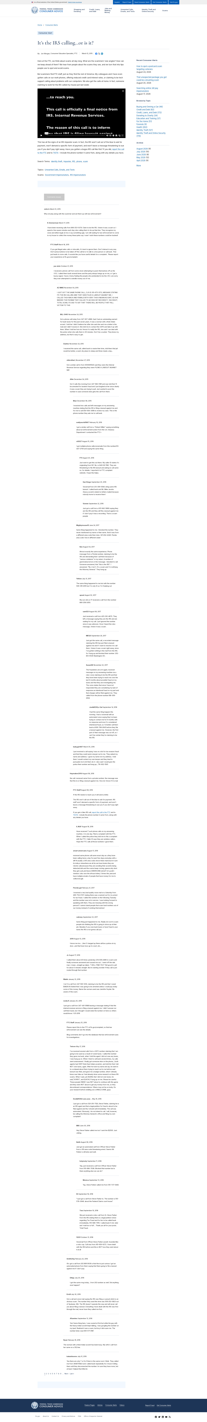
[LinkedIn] (163, 1417)
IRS (73, 161)
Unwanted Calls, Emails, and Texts (127, 10)
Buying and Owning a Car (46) (149, 107)
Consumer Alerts (51, 25)
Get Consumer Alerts (160, 2)
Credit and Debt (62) (145, 109)
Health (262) (141, 127)
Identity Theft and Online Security (148, 10)
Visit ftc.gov (174, 2)
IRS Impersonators (78, 175)
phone (79, 161)
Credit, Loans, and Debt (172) (149, 112)
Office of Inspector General (93, 1416)
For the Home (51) (144, 121)
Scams (165, 10)
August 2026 (142, 149)
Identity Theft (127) (144, 130)
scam (85, 161)
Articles (100, 1405)
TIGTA (55, 153)
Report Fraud (127, 2)
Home (40, 25)
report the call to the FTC (101, 812)
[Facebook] (156, 1417)
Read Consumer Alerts (142, 2)
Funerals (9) (141, 124)
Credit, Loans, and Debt (94, 10)
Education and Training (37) (148, 118)
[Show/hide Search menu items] (173, 10)
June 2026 (141, 154)
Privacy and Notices (68, 1416)
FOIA (79, 1416)
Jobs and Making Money (108, 10)
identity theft (56, 161)
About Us (46, 1416)
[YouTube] (166, 1417)
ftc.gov (37, 1416)
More (138, 165)
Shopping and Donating (79, 10)
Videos (122, 1405)
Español (117, 2)
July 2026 (140, 152)
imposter (67, 161)
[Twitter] (159, 1417)
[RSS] (170, 1417)
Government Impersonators (57, 175)
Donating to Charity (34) (147, 115)
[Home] (49, 12)
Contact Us (55, 1416)
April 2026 (140, 160)
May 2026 (140, 157)
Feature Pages (90, 1405)
